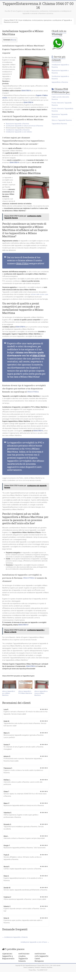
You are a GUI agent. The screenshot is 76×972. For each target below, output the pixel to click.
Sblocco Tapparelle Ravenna (62, 120)
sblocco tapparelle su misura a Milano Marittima (41, 693)
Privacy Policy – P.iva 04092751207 (38, 970)
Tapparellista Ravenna (59, 124)
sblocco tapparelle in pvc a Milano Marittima (8, 693)
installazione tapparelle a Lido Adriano (19, 132)
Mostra (13, 40)
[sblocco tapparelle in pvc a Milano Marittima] (9, 684)
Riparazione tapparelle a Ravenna (17, 124)
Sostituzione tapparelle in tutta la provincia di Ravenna (24, 126)
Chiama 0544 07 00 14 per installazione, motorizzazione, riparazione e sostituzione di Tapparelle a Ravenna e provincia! (38, 21)
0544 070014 (26, 91)
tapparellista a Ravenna (60, 82)
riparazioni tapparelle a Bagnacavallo (8, 956)
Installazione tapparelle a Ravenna (17, 130)
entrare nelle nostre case (39, 294)
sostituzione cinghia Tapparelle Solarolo (23, 957)
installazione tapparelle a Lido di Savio (35, 942)
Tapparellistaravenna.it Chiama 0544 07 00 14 (38, 5)
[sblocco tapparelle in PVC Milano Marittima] (25, 684)
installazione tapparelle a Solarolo (15, 937)
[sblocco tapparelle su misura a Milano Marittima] (41, 684)
